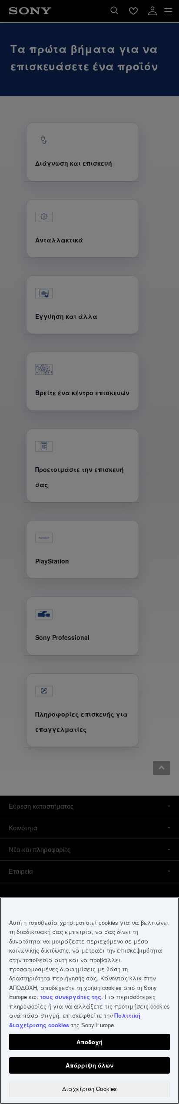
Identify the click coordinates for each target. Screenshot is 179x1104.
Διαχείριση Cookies (89, 1088)
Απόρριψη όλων (90, 1065)
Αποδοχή (89, 1042)
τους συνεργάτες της (70, 997)
